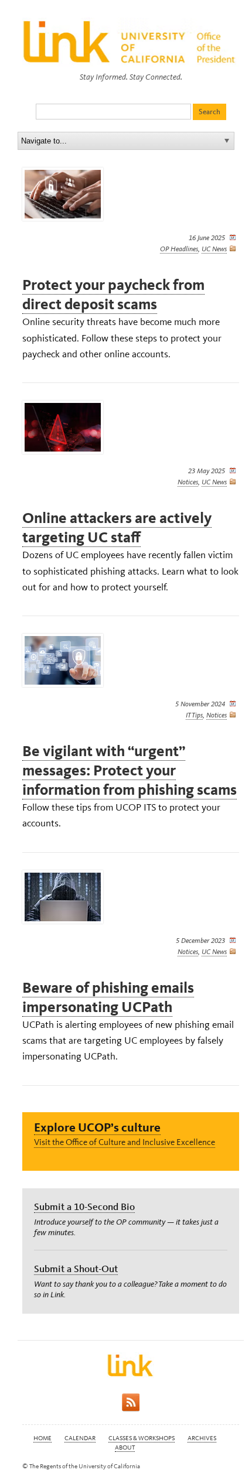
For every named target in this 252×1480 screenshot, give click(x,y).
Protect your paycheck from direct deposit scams (113, 294)
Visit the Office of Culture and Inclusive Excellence (124, 1142)
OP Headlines (179, 249)
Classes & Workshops (141, 1438)
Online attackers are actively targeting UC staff (117, 527)
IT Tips (194, 715)
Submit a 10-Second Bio (84, 1206)
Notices (188, 482)
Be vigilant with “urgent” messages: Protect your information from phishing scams (129, 770)
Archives (202, 1438)
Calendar (80, 1438)
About (125, 1447)
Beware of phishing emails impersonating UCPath (108, 997)
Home (42, 1438)
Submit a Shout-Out (76, 1268)
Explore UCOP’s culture (97, 1127)
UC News (214, 249)
